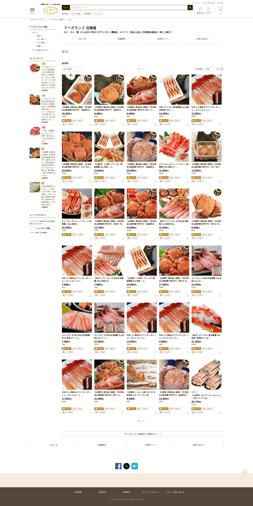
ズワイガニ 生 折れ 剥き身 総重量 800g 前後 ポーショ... (76, 336)
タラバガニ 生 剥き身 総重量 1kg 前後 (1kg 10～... (206, 279)
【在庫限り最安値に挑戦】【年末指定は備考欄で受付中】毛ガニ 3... (141, 108)
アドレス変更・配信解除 (38, 233)
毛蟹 (39, 46)
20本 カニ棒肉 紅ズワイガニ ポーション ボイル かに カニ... (174, 336)
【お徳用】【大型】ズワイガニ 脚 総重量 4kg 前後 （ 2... (108, 165)
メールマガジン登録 (43, 228)
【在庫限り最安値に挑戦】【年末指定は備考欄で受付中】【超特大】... (109, 108)
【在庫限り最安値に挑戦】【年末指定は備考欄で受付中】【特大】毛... (109, 222)
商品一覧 (82, 39)
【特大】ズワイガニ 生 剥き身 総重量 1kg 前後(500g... (173, 222)
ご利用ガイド (162, 39)
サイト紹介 (220, 3)
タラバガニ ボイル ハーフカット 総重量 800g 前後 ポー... (173, 165)
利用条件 (102, 492)
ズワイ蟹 (41, 43)
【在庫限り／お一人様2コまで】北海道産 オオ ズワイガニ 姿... (141, 393)
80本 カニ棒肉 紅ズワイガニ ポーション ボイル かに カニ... (141, 336)
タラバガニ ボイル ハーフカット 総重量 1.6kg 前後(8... (76, 222)
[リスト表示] (221, 69)
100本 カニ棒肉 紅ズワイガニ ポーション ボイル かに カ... (76, 393)
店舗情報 (122, 39)
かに (70, 19)
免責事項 (126, 492)
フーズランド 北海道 (56, 19)
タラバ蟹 (41, 39)
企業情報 (78, 492)
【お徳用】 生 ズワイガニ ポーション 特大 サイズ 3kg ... (206, 396)
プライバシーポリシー (151, 492)
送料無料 (87, 14)
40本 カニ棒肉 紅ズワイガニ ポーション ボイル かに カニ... (76, 279)
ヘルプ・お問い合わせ (208, 3)
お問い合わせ (202, 39)
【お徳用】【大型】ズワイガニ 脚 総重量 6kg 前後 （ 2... (141, 279)
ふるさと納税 (75, 14)
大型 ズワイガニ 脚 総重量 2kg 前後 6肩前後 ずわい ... (174, 108)
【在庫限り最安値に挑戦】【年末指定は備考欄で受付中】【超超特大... (76, 108)
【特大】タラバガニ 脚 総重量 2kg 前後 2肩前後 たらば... (205, 336)
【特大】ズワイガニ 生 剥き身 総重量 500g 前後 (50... (108, 279)
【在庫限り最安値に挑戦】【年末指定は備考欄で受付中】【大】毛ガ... (76, 165)
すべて (35, 33)
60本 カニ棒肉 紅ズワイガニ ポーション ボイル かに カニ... (206, 108)
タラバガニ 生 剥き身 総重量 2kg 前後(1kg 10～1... (109, 336)
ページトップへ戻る (245, 471)
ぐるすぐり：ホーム (37, 19)
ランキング (99, 14)
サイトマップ (196, 3)
